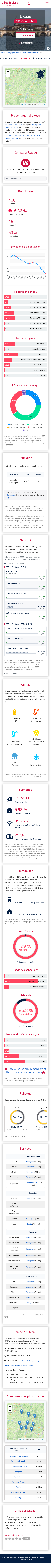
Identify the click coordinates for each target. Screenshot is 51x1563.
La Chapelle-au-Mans (18, 1466)
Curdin (18, 1487)
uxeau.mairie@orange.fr (31, 1360)
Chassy (18, 1497)
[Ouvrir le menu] (47, 4)
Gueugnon (10, 495)
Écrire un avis (25, 35)
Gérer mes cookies (26, 1560)
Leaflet (24, 104)
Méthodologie (11, 673)
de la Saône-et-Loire (13, 124)
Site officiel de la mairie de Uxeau (18, 1365)
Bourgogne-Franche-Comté (16, 53)
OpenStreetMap (41, 104)
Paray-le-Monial (31, 1182)
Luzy (29, 1302)
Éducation (37, 58)
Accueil (3, 53)
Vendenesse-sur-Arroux (18, 1456)
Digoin (9, 497)
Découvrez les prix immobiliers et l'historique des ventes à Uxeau (26, 1070)
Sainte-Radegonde (18, 1461)
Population (25, 58)
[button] (8, 71)
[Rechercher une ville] (29, 4)
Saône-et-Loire (32, 53)
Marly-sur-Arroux (18, 1482)
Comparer (13, 58)
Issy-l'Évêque (18, 1477)
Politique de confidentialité (39, 1558)
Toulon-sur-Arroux (18, 1492)
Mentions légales (23, 1558)
